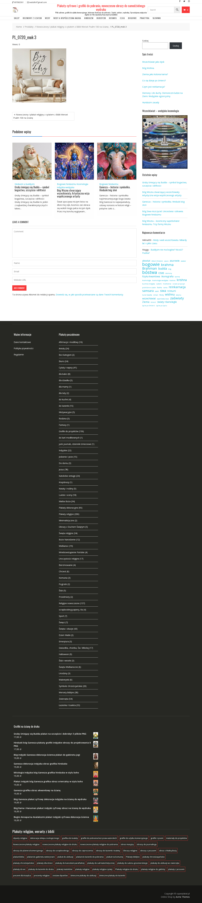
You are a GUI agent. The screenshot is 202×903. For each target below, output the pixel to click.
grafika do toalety (70, 838)
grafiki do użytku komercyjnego (134, 838)
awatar (183, 261)
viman (155, 295)
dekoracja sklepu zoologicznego (44, 838)
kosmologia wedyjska (160, 280)
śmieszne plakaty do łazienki (112, 875)
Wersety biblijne (66, 692)
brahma (167, 264)
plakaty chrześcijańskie (23, 863)
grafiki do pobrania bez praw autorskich (99, 838)
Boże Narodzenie (67, 539)
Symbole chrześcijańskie (70, 686)
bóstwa (149, 272)
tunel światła (147, 295)
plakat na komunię (114, 856)
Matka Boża (65, 501)
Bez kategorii (65, 354)
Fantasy (62, 425)
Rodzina (63, 418)
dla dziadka (64, 380)
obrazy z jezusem (148, 850)
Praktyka (144, 18)
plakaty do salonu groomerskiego (132, 863)
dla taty (62, 393)
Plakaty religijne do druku (126, 869)
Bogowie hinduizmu (66, 184)
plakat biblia (18, 856)
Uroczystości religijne (69, 558)
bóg (169, 269)
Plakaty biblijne (133, 856)
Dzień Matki (64, 635)
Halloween (64, 654)
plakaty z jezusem (176, 869)
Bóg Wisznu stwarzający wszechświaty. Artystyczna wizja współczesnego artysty (73, 193)
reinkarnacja (177, 287)
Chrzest (62, 571)
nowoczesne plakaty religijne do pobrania (99, 844)
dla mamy (63, 386)
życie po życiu (161, 306)
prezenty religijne (42, 875)
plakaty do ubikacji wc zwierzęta (165, 863)
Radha (159, 287)
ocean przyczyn (179, 284)
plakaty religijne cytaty (102, 869)
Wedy (47, 18)
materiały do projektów (176, 838)
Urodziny (63, 673)
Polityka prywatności (23, 348)
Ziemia (145, 302)
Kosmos (113, 18)
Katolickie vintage (67, 475)
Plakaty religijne (66, 514)
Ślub (61, 590)
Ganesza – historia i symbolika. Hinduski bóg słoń (114, 188)
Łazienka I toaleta (67, 705)
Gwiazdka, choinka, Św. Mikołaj (74, 647)
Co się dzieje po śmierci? (154, 80)
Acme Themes (183, 896)
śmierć (153, 302)
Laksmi (159, 284)
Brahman (149, 268)
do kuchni (63, 399)
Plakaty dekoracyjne (68, 507)
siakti (157, 291)
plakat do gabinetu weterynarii (41, 856)
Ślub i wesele (65, 660)
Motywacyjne (65, 412)
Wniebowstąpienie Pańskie (71, 552)
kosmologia (146, 280)
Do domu (63, 463)
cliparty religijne (20, 838)
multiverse (167, 284)
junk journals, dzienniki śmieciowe (75, 444)
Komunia (63, 577)
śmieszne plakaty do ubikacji (83, 875)
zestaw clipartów (60, 875)
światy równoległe (167, 302)
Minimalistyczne (66, 520)
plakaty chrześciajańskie (154, 856)
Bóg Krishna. (148, 68)
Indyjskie (63, 450)
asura (166, 261)
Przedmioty (64, 596)
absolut (146, 260)
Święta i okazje (66, 628)
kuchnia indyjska (148, 284)
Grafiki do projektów (68, 431)
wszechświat (149, 298)
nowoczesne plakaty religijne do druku (59, 844)
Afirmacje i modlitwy (68, 342)
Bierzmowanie (66, 565)
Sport (61, 616)
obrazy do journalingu (147, 844)
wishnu (170, 294)
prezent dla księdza (22, 875)
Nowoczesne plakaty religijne (26, 844)
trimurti (171, 291)
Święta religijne (66, 533)
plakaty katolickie (64, 869)
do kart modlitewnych (69, 437)
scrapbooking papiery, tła (71, 609)
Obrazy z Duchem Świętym (72, 526)
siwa (163, 290)
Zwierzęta (63, 698)
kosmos (172, 280)
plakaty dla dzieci (44, 863)
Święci (62, 622)
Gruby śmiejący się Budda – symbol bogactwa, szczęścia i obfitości (32, 188)
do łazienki (64, 405)
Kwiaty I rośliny (66, 488)
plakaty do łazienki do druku (41, 869)
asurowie (175, 260)
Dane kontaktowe (22, 342)
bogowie (151, 264)
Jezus (61, 469)
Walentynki (64, 679)
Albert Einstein (157, 261)
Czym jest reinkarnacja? (153, 86)
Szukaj (145, 40)
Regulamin (19, 354)
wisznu (178, 295)
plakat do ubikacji (65, 856)
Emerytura (64, 641)
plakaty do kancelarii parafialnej (69, 863)
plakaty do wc (19, 869)
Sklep (17, 18)
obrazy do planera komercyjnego (28, 850)
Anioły (62, 348)
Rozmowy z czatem (32, 18)
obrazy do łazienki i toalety (108, 850)
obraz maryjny (127, 844)
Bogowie (132, 18)
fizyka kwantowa (151, 276)
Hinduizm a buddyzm (25, 184)
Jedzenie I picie (66, 456)
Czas (122, 18)
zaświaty (177, 298)
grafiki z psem (157, 838)
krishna (182, 280)
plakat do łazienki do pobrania (90, 856)
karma (177, 277)
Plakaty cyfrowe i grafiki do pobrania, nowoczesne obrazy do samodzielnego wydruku (101, 7)
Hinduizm (88, 18)
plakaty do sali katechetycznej (100, 863)
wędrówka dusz (163, 299)
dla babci (63, 374)
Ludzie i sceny (65, 495)
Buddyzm (101, 18)
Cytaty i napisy (66, 367)
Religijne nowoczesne (69, 603)
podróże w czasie (149, 287)
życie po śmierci (148, 306)
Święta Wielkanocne (68, 667)
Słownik (157, 18)
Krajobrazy (64, 482)
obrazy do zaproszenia (82, 850)
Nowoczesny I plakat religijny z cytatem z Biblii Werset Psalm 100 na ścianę (40, 116)
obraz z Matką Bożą (168, 850)
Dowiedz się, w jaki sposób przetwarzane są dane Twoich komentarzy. (89, 294)
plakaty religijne (82, 869)
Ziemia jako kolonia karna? (155, 74)
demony (168, 273)
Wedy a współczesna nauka (67, 18)
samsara (148, 290)
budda (162, 268)
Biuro (61, 361)
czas (161, 272)
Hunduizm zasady (150, 102)
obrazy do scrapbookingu (57, 850)
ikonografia (167, 276)
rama (165, 287)
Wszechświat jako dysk (153, 61)
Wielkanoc (64, 546)
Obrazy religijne (130, 850)
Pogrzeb (63, 584)
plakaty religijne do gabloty (153, 869)
